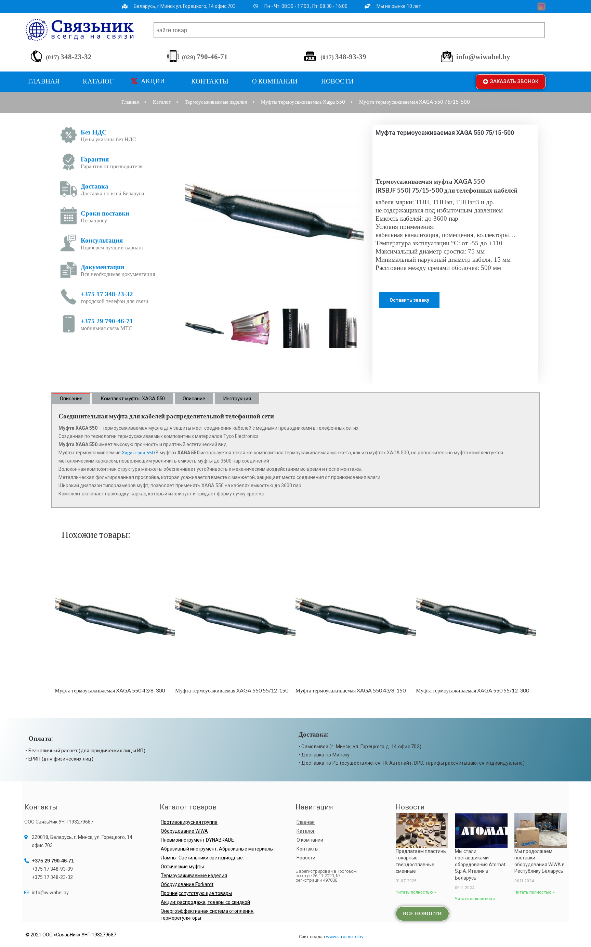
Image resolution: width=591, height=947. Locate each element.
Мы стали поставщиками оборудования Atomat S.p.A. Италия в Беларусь (480, 864)
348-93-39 (343, 57)
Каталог (306, 831)
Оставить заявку (409, 300)
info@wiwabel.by (483, 57)
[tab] (71, 399)
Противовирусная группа (189, 822)
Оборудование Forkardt (187, 884)
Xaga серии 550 (138, 452)
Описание (71, 398)
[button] (511, 81)
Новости (306, 857)
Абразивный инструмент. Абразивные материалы (217, 849)
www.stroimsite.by (345, 936)
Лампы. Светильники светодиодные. (202, 857)
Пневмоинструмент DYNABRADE (197, 840)
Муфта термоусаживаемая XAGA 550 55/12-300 (352, 690)
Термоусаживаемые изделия (194, 875)
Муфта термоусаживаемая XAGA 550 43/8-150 (230, 690)
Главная (306, 822)
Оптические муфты (182, 866)
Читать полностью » (416, 892)
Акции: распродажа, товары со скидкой (205, 902)
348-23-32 (69, 57)
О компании (310, 840)
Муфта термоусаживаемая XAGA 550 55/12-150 (111, 690)
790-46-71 (205, 57)
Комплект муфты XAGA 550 (133, 398)
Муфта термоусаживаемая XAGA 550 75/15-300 (472, 690)
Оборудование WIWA (184, 831)
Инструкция (237, 398)
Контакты (307, 849)
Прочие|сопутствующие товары (196, 893)
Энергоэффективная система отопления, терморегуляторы (207, 914)
